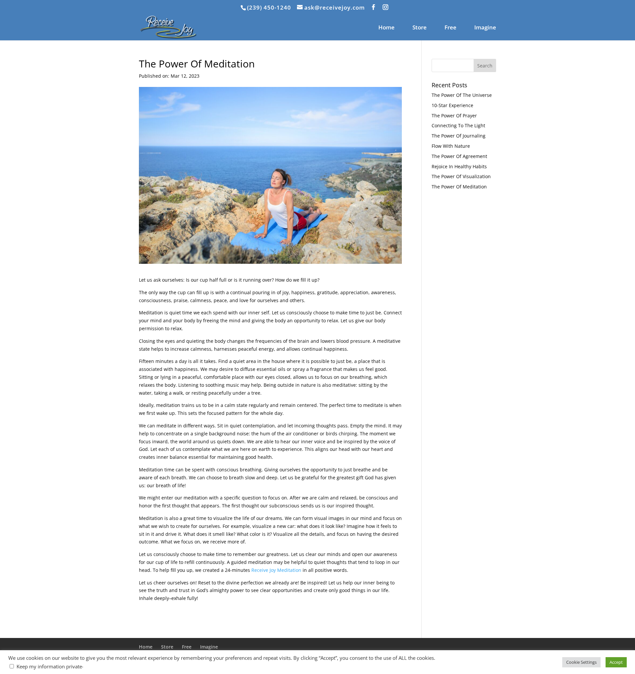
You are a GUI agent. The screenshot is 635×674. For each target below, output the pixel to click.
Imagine (485, 28)
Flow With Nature (451, 146)
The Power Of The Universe (462, 95)
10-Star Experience (452, 105)
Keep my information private (49, 666)
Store (419, 28)
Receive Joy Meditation (276, 570)
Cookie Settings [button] (581, 662)
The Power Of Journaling (459, 136)
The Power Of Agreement (459, 156)
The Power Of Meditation (459, 186)
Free (450, 28)
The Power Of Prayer (454, 115)
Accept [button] (616, 662)
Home (386, 28)
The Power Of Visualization (461, 176)
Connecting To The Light (458, 125)
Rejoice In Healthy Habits (459, 166)
